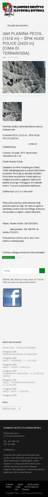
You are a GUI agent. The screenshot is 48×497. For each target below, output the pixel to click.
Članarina (25, 489)
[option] (25, 25)
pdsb (4, 57)
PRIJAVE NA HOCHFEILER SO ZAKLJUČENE (27, 25)
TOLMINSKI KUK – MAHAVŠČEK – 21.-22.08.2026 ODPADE (23, 374)
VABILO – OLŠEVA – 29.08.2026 (16, 367)
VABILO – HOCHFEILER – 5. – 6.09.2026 (19, 360)
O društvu (9, 484)
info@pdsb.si (9, 449)
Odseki (20, 484)
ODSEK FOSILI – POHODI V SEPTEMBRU (19, 348)
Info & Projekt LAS (31, 487)
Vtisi (16, 489)
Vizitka (17, 487)
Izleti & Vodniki (32, 484)
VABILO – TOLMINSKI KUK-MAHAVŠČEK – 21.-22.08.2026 (19, 383)
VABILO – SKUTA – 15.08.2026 (16, 391)
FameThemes (37, 493)
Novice (19, 257)
